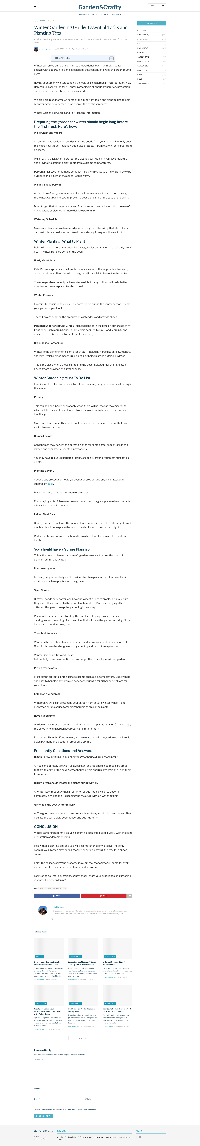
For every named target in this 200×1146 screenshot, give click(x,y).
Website (88, 1099)
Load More (83, 1038)
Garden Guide (143, 61)
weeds (49, 483)
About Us (116, 14)
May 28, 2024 (59, 49)
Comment (38, 1059)
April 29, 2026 (52, 980)
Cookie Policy (111, 1137)
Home (36, 21)
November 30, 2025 (87, 1026)
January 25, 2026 (121, 977)
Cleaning (141, 30)
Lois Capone (45, 49)
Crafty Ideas (143, 35)
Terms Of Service (86, 1137)
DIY (94, 14)
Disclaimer (99, 1137)
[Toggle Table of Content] (110, 58)
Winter (42, 888)
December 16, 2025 (53, 1029)
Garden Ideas (143, 66)
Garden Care (143, 57)
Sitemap (59, 1140)
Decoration (142, 39)
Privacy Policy (71, 1137)
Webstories (123, 1137)
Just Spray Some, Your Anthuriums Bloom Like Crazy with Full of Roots (47, 1011)
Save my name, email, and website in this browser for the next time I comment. (66, 1109)
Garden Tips (52, 21)
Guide (139, 75)
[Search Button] (163, 5)
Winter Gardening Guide (56, 888)
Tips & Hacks (143, 83)
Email (37, 1099)
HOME (103, 14)
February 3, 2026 (87, 980)
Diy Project (142, 48)
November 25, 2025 (122, 1026)
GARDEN (83, 14)
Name (37, 1088)
